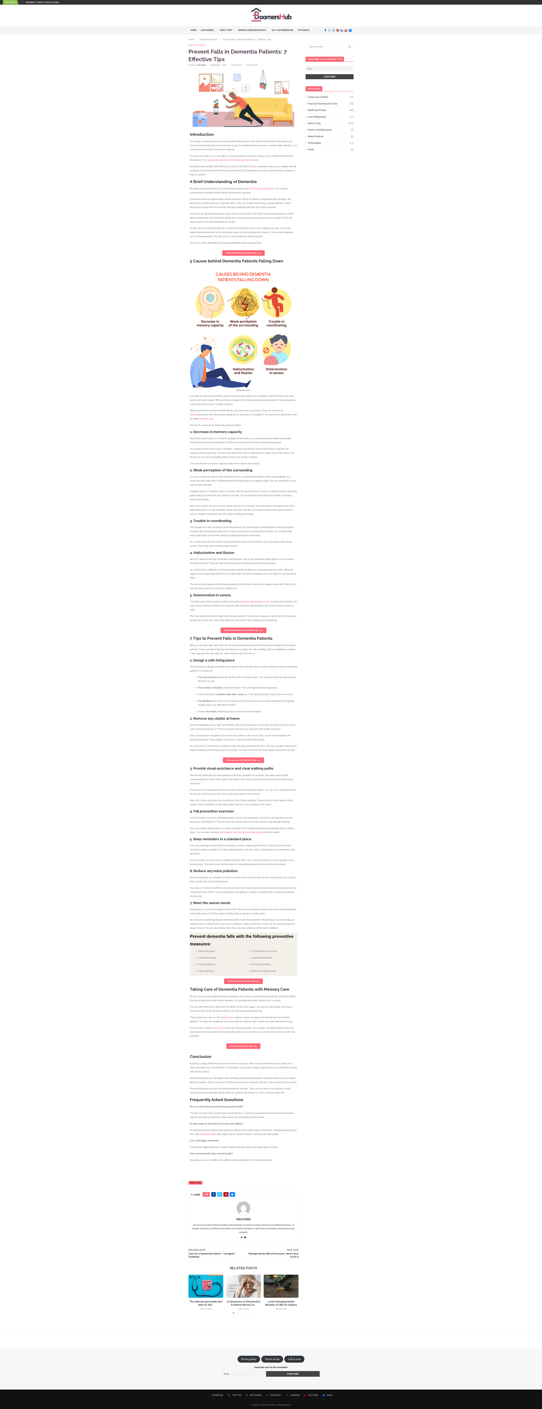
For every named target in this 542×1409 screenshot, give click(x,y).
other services (220, 1028)
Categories (207, 30)
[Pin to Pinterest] (226, 1194)
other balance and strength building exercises (242, 832)
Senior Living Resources (252, 30)
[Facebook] (325, 30)
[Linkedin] (341, 30)
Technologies (331, 143)
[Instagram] (333, 30)
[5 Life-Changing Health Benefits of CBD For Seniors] (281, 1286)
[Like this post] (207, 1194)
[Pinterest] (337, 30)
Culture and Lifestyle (331, 97)
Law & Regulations (331, 116)
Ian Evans (202, 65)
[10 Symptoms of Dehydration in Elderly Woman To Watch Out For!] (243, 1286)
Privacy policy (248, 1359)
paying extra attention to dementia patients (227, 160)
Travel (331, 149)
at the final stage (208, 1134)
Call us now (294, 1359)
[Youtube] (346, 30)
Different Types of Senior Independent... (46, 2)
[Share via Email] (232, 1194)
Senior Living (331, 123)
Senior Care (195, 1183)
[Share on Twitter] (219, 1194)
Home (193, 30)
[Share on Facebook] (213, 1194)
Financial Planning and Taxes (331, 103)
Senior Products (331, 136)
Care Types (226, 30)
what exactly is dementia (261, 188)
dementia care (206, 418)
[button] (21, 2)
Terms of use (272, 1359)
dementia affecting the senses (255, 601)
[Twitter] (329, 30)
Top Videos (304, 30)
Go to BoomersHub (282, 30)
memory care (227, 1017)
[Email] (350, 30)
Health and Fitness (208, 39)
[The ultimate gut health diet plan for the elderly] (205, 1286)
